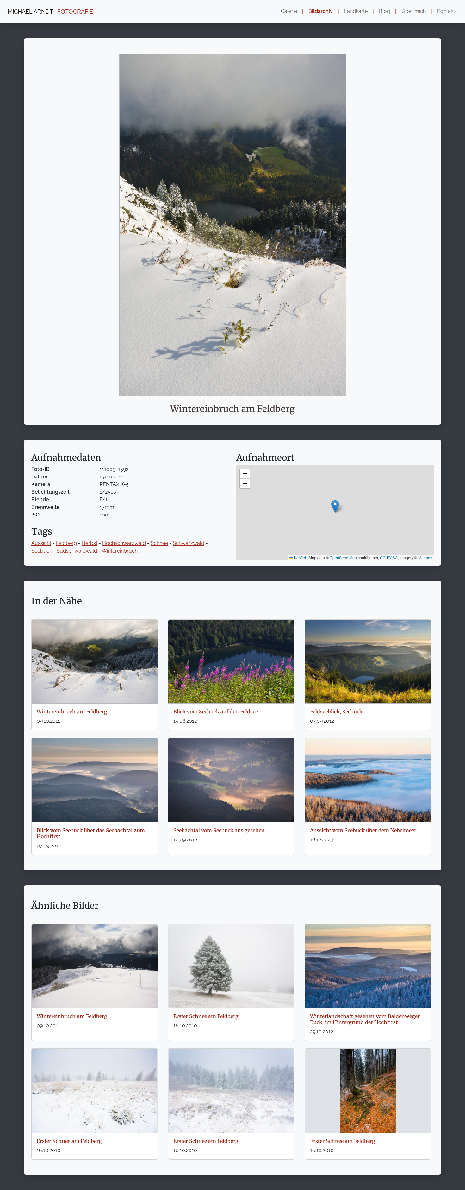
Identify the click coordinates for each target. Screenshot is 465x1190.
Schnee (159, 543)
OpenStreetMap (343, 557)
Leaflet (299, 557)
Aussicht (41, 543)
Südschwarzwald (77, 551)
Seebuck (41, 551)
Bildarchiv (320, 11)
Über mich (413, 11)
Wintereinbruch (120, 551)
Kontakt (446, 11)
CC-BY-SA (389, 557)
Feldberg (66, 543)
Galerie (289, 11)
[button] (335, 506)
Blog (384, 11)
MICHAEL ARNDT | (50, 11)
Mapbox (425, 557)
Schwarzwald (188, 543)
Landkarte (356, 11)
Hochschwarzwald (124, 543)
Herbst (89, 543)
